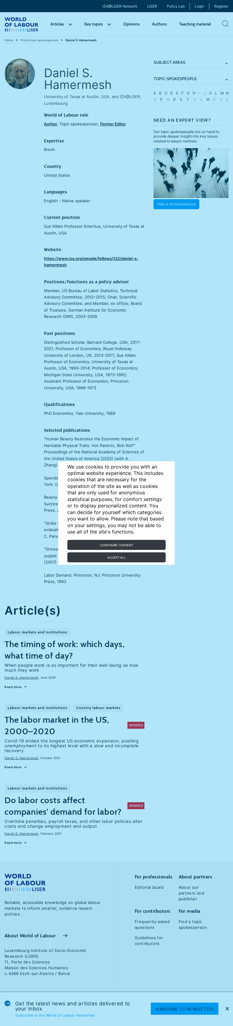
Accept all (116, 557)
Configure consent (116, 545)
